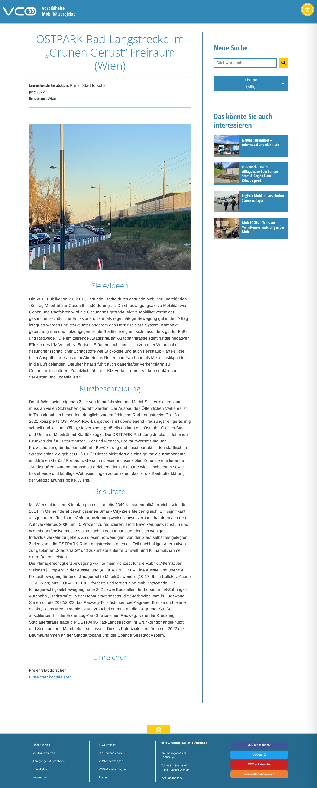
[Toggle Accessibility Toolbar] (307, 9)
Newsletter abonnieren (259, 774)
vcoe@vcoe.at (180, 770)
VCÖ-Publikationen (111, 761)
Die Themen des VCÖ (112, 753)
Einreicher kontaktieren (50, 677)
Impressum (40, 777)
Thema (250, 83)
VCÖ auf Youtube (259, 764)
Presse (103, 777)
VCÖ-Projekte (107, 745)
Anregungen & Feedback (48, 761)
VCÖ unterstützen (44, 753)
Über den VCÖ (42, 745)
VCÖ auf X (259, 754)
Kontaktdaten (41, 769)
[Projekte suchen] (283, 63)
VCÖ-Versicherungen (112, 769)
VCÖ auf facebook (259, 745)
